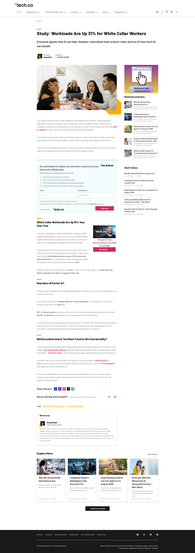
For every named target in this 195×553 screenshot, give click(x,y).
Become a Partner (61, 535)
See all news (153, 454)
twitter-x (162, 12)
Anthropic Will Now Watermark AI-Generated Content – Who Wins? (146, 140)
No (115, 397)
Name (42, 190)
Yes (109, 397)
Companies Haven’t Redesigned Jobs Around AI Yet (144, 115)
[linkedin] (157, 535)
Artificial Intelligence (54, 406)
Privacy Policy (78, 204)
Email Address (83, 190)
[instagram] (151, 535)
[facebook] (138, 535)
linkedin (172, 12)
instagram (167, 12)
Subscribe (104, 208)
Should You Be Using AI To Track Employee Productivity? (145, 152)
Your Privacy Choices (87, 535)
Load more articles (97, 509)
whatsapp (72, 388)
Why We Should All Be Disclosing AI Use (142, 103)
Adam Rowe (48, 57)
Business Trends (75, 406)
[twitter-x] (144, 535)
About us (40, 535)
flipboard (64, 388)
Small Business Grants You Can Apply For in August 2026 (146, 127)
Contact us (48, 535)
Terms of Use (101, 535)
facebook (157, 12)
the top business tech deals (104, 243)
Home (39, 21)
